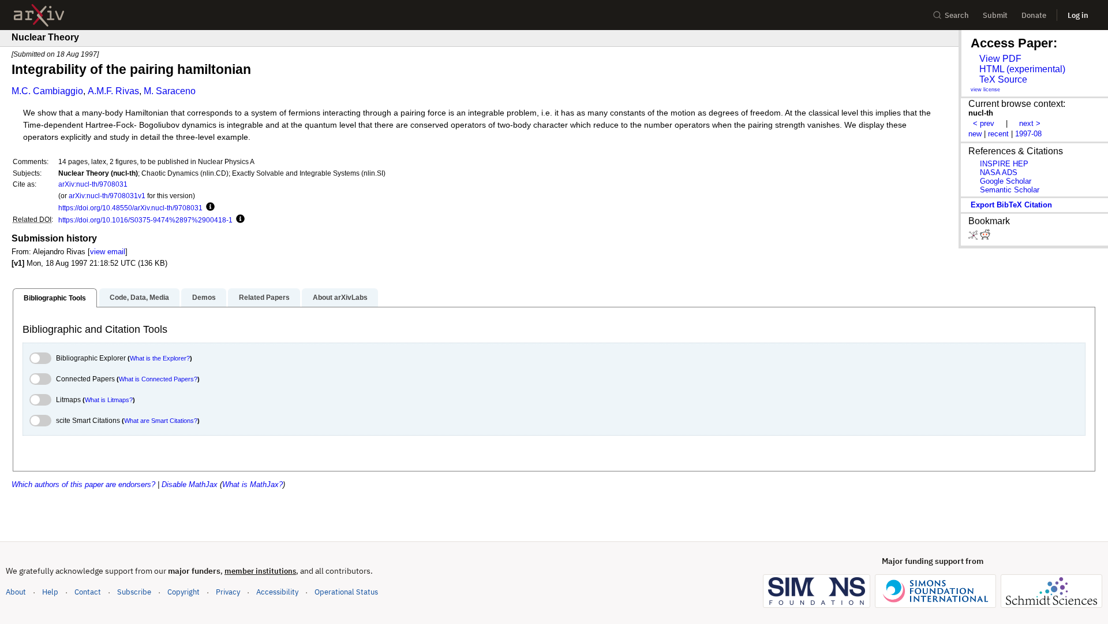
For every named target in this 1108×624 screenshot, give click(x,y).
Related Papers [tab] (264, 298)
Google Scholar (1005, 181)
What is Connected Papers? (158, 379)
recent (998, 133)
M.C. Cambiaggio (47, 91)
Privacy (228, 592)
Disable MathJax (190, 484)
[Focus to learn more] (209, 207)
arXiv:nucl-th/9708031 (93, 184)
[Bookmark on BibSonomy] (974, 237)
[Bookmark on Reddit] (985, 237)
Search (957, 15)
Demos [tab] (204, 298)
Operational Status (346, 591)
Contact (87, 592)
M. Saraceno (170, 91)
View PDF (1000, 59)
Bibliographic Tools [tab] (55, 298)
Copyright (183, 592)
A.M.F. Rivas (113, 91)
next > (1029, 123)
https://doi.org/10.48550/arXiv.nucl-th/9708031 (130, 207)
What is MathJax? (252, 484)
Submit (995, 15)
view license (985, 89)
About (16, 592)
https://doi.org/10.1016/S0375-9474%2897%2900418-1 (145, 220)
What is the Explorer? (160, 358)
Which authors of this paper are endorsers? (83, 484)
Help (50, 592)
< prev (983, 123)
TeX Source (1003, 79)
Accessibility (277, 592)
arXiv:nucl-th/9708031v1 (107, 195)
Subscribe (134, 592)
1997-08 (1028, 133)
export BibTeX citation (1011, 204)
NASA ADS (998, 172)
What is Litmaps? (109, 399)
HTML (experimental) (1022, 69)
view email (107, 251)
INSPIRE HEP (1004, 163)
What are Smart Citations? (160, 420)
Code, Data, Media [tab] (139, 298)
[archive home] (39, 15)
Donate (1033, 15)
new (975, 133)
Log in (1078, 15)
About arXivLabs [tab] (340, 298)
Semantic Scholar (1009, 189)
